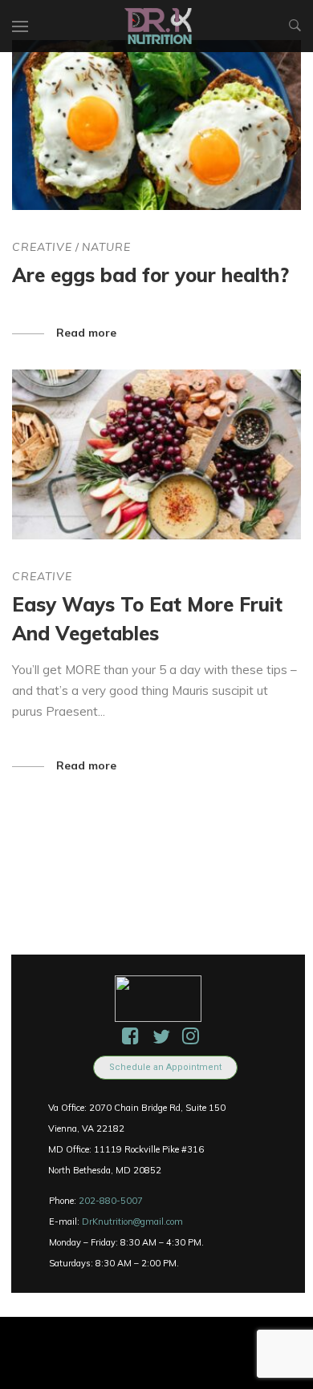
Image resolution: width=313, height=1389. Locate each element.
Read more (86, 332)
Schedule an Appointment (165, 1067)
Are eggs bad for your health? (150, 275)
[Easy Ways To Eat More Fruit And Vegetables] (156, 454)
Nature (106, 247)
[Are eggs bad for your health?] (156, 125)
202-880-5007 (111, 1200)
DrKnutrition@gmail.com (132, 1221)
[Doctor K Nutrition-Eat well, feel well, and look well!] (158, 26)
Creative (42, 247)
